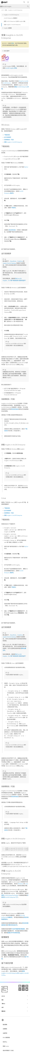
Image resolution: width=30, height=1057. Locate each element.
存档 (12, 43)
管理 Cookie (6, 1046)
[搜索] (24, 2)
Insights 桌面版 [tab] (8, 28)
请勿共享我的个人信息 (8, 1050)
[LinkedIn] (26, 986)
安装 (6, 10)
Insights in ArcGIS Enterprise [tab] (11, 14)
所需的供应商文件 (12, 925)
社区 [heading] (2, 999)
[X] (23, 986)
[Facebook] (19, 986)
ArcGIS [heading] (3, 996)
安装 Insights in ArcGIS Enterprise (12, 24)
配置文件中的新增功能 (14, 932)
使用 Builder (9, 895)
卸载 (13, 142)
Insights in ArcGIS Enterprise (15, 10)
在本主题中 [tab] (6, 51)
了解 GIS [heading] (3, 1003)
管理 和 (15, 973)
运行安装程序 (7, 137)
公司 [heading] (2, 1007)
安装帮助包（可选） (9, 139)
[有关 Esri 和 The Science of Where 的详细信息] (5, 989)
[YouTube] (26, 989)
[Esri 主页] (4, 2)
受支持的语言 (12, 230)
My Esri (26, 167)
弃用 (11, 68)
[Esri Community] (19, 989)
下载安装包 (7, 135)
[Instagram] (23, 989)
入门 (2, 10)
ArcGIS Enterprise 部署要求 (10, 18)
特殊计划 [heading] (3, 1011)
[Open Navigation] (28, 2)
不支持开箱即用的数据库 (18, 929)
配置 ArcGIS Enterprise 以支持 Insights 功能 (14, 21)
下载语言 (13, 207)
